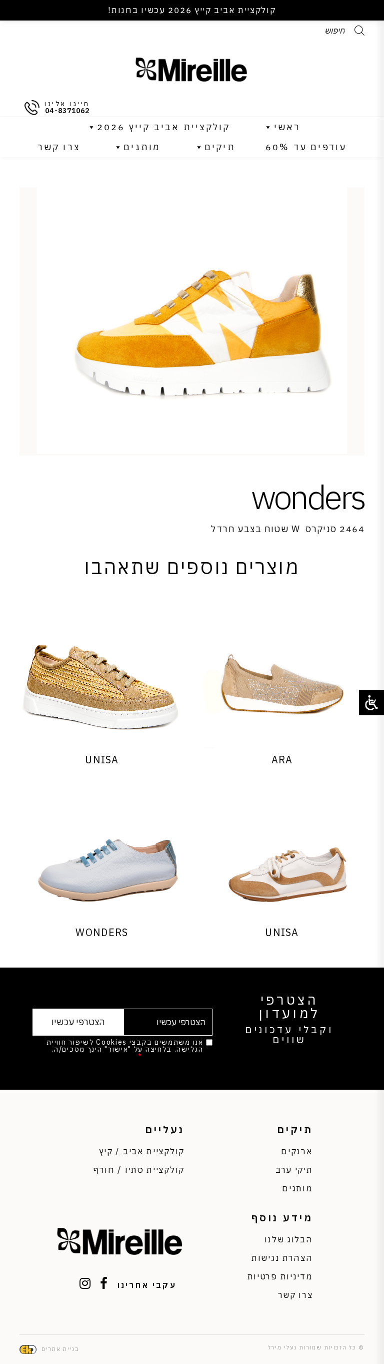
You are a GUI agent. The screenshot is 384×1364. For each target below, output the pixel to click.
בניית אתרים (60, 1348)
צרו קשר (59, 147)
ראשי (287, 127)
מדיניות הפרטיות (174, 1056)
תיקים (220, 147)
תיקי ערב (294, 1169)
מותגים (142, 147)
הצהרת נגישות (282, 1257)
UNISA (102, 759)
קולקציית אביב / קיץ (141, 1151)
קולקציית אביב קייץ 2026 (163, 127)
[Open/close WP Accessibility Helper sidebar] (371, 702)
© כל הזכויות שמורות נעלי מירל (316, 1347)
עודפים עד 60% (306, 147)
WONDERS (102, 932)
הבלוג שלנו (288, 1239)
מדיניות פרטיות (280, 1276)
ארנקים (296, 1151)
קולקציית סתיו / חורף (139, 1169)
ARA (282, 759)
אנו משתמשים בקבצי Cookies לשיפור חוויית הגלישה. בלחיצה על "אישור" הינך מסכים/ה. (124, 1049)
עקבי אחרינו (147, 1285)
